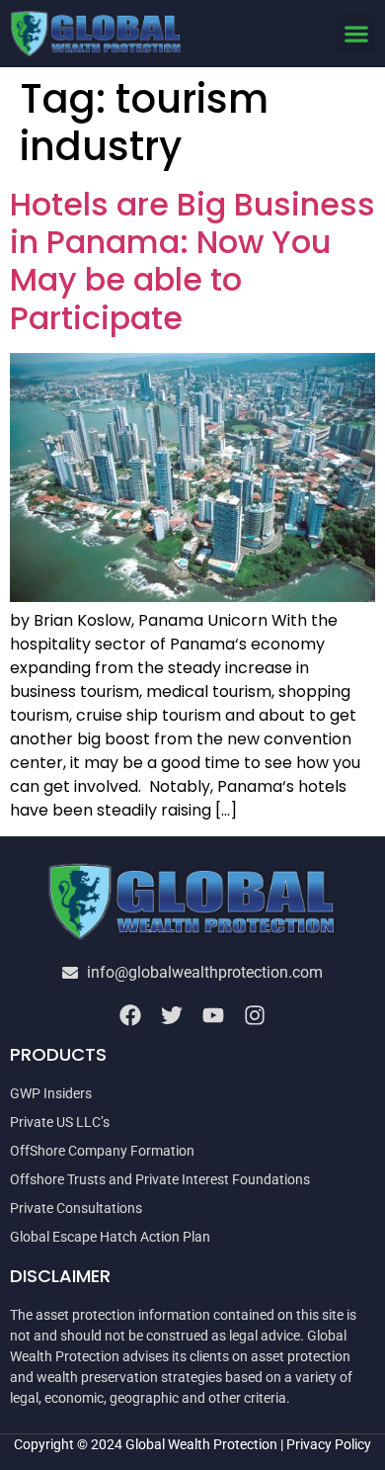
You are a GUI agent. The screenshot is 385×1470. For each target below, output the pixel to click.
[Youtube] (213, 1015)
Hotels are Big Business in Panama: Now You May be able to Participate (192, 261)
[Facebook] (130, 1015)
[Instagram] (255, 1015)
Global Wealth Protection (201, 1444)
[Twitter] (172, 1015)
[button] (356, 33)
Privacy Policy (328, 1444)
